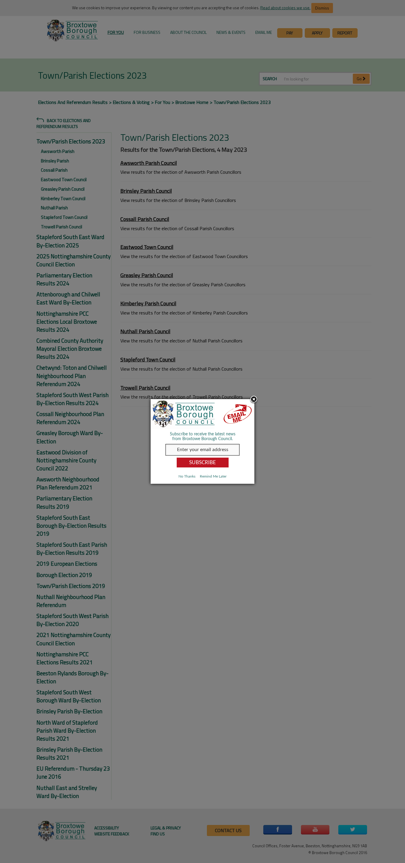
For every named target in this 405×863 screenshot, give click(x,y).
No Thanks (186, 476)
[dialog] (202, 441)
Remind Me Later (213, 476)
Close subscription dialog (253, 399)
